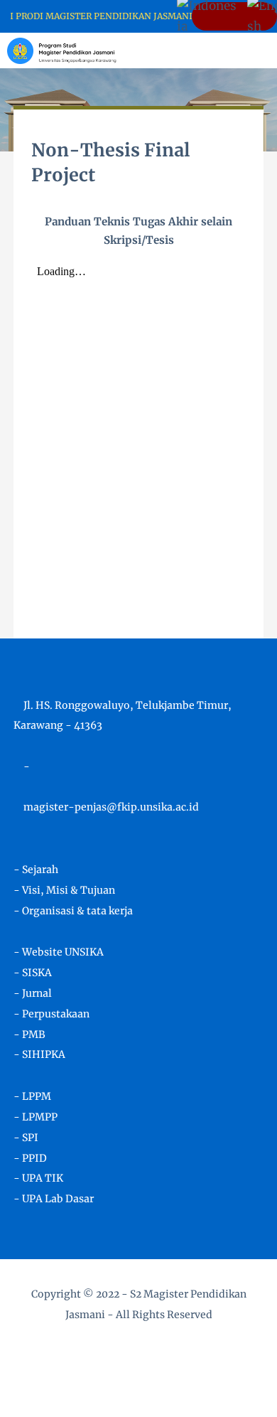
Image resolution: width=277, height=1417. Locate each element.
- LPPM (32, 1096)
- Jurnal (32, 993)
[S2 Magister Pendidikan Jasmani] (61, 50)
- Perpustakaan (51, 1013)
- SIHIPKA (39, 1054)
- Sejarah (35, 869)
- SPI (25, 1137)
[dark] (241, 51)
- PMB (29, 1034)
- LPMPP (35, 1117)
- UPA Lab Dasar (53, 1198)
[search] (217, 50)
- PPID (30, 1158)
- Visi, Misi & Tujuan (64, 890)
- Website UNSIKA (58, 952)
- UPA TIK (38, 1178)
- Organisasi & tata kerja (73, 910)
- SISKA (32, 972)
